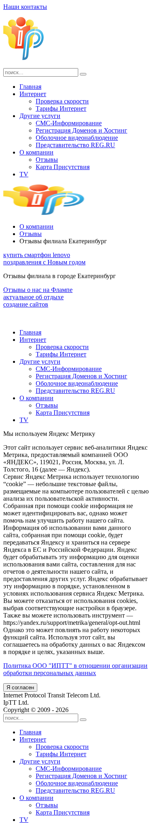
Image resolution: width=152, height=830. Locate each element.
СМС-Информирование (69, 123)
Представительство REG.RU (75, 145)
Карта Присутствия (63, 166)
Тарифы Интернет (61, 108)
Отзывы (47, 159)
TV (23, 174)
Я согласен (20, 687)
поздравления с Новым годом (44, 262)
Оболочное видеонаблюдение (77, 137)
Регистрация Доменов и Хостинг (81, 130)
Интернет (32, 93)
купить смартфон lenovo (36, 254)
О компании (36, 152)
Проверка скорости (62, 101)
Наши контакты (25, 6)
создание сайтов (25, 304)
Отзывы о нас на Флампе (38, 289)
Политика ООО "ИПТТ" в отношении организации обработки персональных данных (75, 669)
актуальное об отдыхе (33, 297)
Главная (30, 86)
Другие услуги (39, 115)
